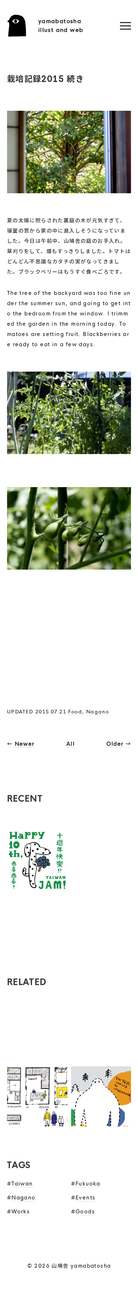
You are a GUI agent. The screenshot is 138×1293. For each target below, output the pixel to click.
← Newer (21, 744)
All (70, 744)
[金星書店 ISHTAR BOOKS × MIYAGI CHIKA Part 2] (37, 949)
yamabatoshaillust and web (61, 25)
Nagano (97, 712)
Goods (85, 1211)
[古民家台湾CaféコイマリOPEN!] (101, 885)
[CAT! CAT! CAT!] (101, 949)
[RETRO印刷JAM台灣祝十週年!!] (37, 885)
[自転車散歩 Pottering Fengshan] (37, 1057)
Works (20, 1211)
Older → (118, 744)
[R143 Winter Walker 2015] (101, 1121)
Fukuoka (87, 1183)
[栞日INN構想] (37, 1121)
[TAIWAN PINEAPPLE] (101, 1057)
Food (75, 712)
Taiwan (22, 1183)
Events (85, 1197)
